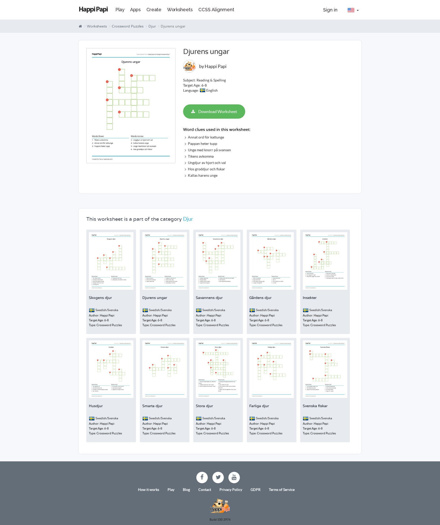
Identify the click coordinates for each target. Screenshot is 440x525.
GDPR (255, 490)
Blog (186, 490)
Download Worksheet (217, 111)
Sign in (330, 9)
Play (171, 490)
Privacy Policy (230, 490)
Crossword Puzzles (128, 26)
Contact (204, 490)
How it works (148, 490)
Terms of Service (282, 490)
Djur (152, 26)
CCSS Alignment (216, 9)
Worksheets (97, 26)
